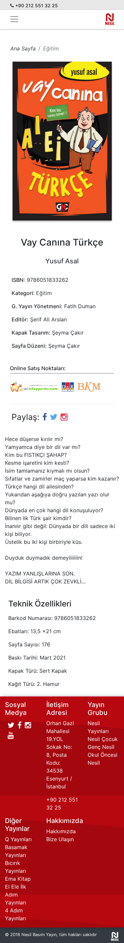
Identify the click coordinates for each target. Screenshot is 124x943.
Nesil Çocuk (103, 739)
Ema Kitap (18, 878)
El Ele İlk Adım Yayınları (15, 894)
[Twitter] (11, 725)
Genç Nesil (101, 747)
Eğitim (44, 293)
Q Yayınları (18, 839)
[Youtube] (11, 735)
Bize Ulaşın (60, 839)
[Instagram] (64, 417)
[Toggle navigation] (14, 19)
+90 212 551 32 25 (36, 5)
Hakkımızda (61, 831)
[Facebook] (44, 417)
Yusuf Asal (62, 261)
